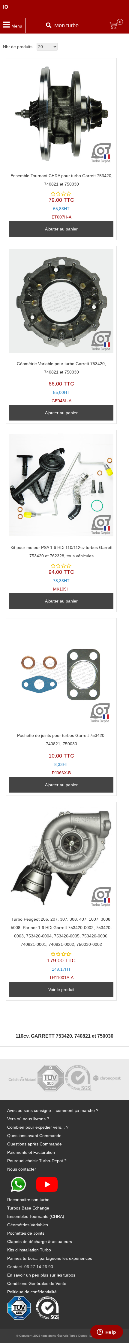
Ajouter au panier (61, 229)
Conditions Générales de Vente (36, 1283)
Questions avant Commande (34, 1135)
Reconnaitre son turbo (28, 1199)
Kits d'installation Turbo (29, 1250)
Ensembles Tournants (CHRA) (35, 1216)
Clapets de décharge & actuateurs (39, 1241)
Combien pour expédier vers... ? (37, 1127)
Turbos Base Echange (28, 1208)
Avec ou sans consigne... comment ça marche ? (52, 1110)
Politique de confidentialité (32, 1291)
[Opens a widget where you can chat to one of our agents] (106, 1332)
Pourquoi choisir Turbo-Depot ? (37, 1160)
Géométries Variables (27, 1224)
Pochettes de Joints (25, 1233)
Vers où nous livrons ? (28, 1118)
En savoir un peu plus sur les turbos (41, 1275)
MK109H (61, 568)
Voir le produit (61, 989)
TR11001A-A (61, 948)
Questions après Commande (34, 1144)
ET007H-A (61, 196)
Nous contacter (21, 1169)
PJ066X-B (61, 754)
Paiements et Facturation (31, 1152)
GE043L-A (61, 382)
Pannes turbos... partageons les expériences (49, 1258)
